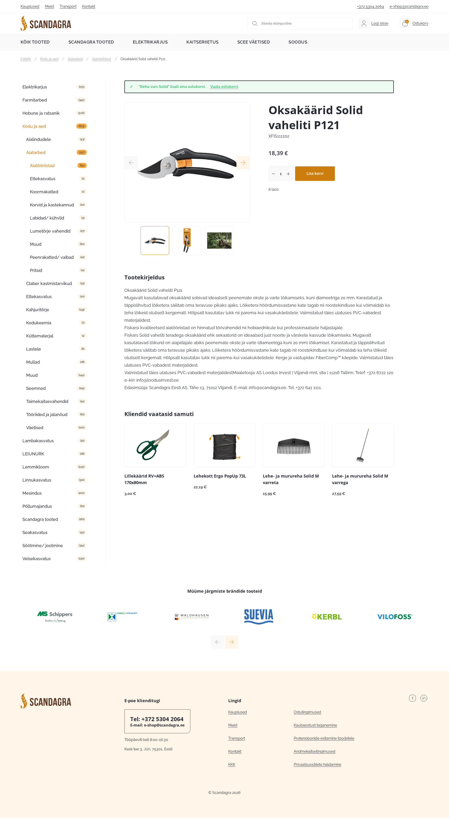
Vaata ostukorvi (224, 86)
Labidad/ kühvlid (47, 217)
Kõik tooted (35, 42)
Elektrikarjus (150, 42)
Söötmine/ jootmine (42, 545)
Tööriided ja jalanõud (46, 414)
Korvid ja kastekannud (52, 204)
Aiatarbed (75, 59)
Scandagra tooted (91, 42)
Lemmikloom (35, 466)
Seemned (36, 388)
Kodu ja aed (49, 59)
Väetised (34, 427)
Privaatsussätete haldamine (317, 764)
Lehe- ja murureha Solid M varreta (291, 479)
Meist (49, 6)
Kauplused (30, 6)
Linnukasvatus (36, 480)
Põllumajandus (37, 506)
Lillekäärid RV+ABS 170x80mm (144, 479)
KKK (231, 764)
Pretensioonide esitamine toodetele (324, 738)
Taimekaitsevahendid (47, 401)
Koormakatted (44, 191)
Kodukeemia (38, 322)
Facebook (412, 698)
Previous (131, 162)
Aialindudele (38, 139)
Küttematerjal (39, 335)
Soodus (298, 42)
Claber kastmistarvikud (49, 283)
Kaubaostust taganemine (315, 725)
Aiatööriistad (101, 59)
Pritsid (36, 270)
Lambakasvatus (38, 440)
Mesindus (32, 493)
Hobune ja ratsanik (41, 113)
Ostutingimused (307, 712)
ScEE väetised (253, 42)
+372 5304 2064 (370, 6)
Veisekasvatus (36, 558)
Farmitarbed (34, 100)
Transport (68, 6)
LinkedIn (423, 698)
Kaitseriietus (202, 42)
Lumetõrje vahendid (50, 231)
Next (243, 162)
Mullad (33, 362)
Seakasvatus (34, 532)
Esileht (26, 59)
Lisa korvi (315, 173)
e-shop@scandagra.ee (409, 6)
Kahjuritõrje (37, 309)
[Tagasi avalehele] (46, 23)
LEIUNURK (33, 453)
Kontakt (88, 6)
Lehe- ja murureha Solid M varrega (360, 479)
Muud (35, 244)
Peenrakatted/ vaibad (52, 257)
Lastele (33, 349)
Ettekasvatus (42, 178)
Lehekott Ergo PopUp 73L (220, 476)
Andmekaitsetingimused (314, 751)
